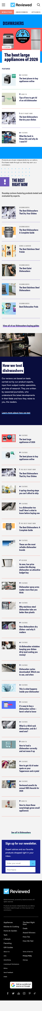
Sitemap (25, 960)
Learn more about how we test (16, 412)
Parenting (8, 943)
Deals (25, 928)
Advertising (7, 960)
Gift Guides (8, 947)
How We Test (28, 940)
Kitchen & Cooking (11, 926)
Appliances (8, 922)
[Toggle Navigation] (3, 4)
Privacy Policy (27, 956)
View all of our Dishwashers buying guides (21, 325)
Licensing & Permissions (11, 964)
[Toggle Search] (38, 4)
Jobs (5, 956)
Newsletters (7, 12)
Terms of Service (28, 951)
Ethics (5, 968)
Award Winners (22, 12)
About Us (7, 951)
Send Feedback (8, 972)
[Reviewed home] (21, 5)
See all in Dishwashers (21, 832)
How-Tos (26, 936)
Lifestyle (7, 939)
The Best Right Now (29, 923)
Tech (5, 934)
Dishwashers (24, 207)
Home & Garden (25, 246)
